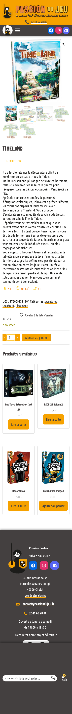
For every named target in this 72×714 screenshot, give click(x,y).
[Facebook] (51, 30)
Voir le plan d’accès (35, 595)
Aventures (51, 301)
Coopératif (8, 305)
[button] (63, 44)
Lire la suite (18, 424)
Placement (22, 305)
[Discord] (66, 30)
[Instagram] (58, 30)
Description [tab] (13, 161)
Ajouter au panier (36, 338)
